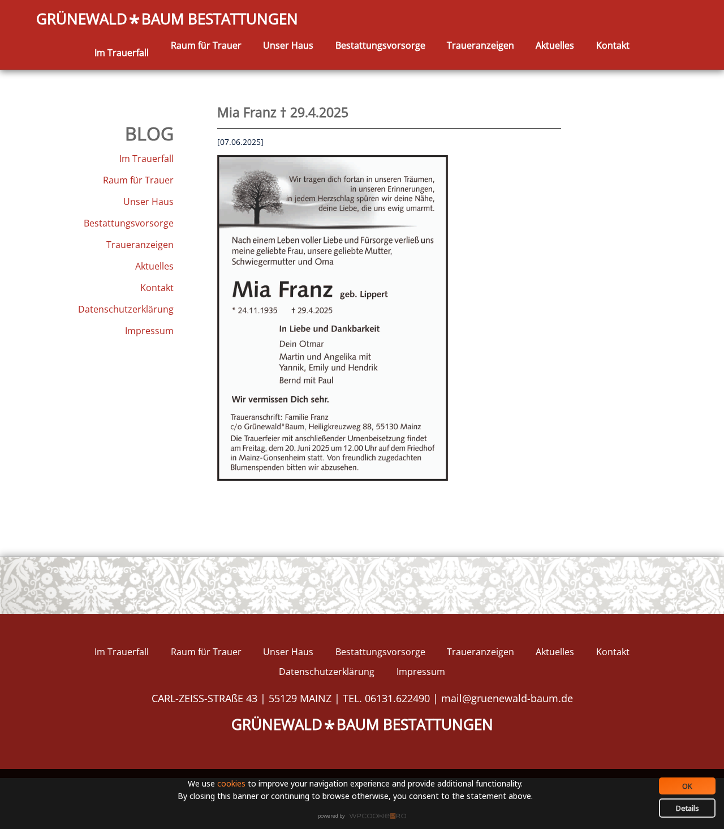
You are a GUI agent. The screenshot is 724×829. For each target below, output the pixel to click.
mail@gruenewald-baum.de (507, 698)
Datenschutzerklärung (126, 309)
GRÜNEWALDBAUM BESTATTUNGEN (167, 19)
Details (687, 808)
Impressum (149, 330)
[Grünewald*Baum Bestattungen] (121, 39)
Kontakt (613, 45)
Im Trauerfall (121, 52)
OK (687, 786)
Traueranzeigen (480, 45)
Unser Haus (288, 45)
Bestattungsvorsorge (380, 45)
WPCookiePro (365, 816)
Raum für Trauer (206, 45)
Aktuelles (555, 45)
